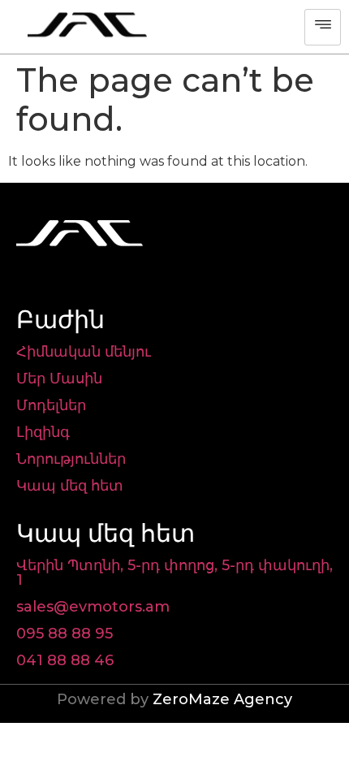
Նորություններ (71, 459)
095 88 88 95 (64, 633)
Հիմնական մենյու (83, 352)
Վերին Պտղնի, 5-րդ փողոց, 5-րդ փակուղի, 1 (174, 572)
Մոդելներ (51, 405)
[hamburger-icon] (322, 27)
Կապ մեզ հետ (69, 486)
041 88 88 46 (65, 660)
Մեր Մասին (59, 378)
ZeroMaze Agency (222, 699)
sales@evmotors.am (93, 607)
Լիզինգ (43, 432)
